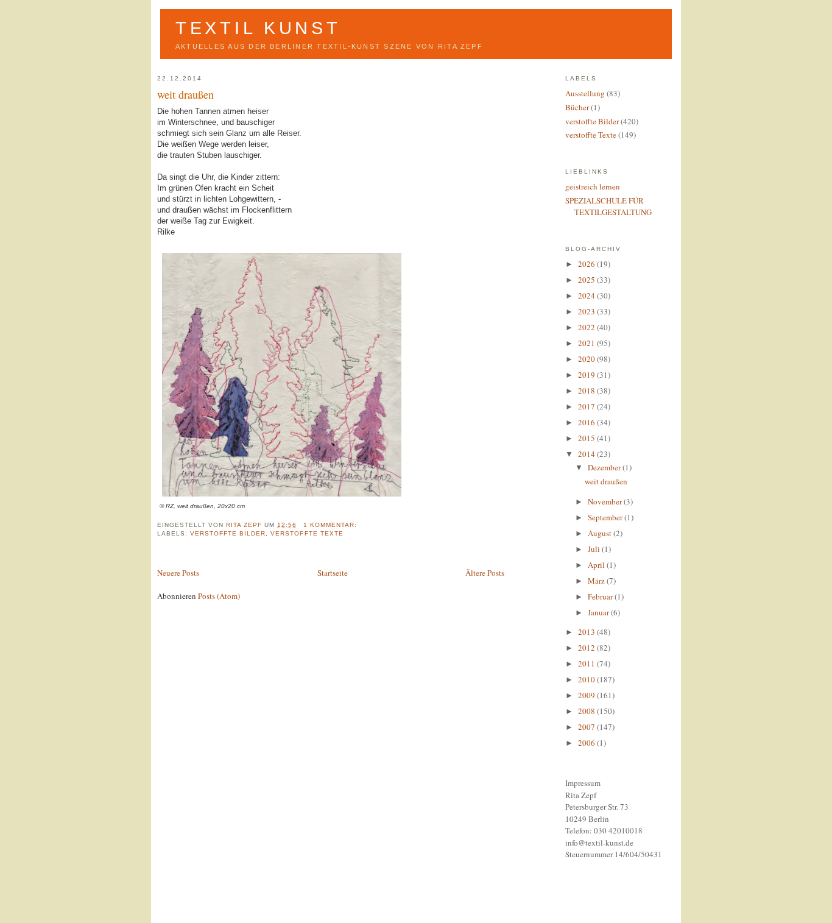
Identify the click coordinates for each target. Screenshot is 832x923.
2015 (587, 438)
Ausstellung (585, 93)
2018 (587, 390)
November (606, 501)
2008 (587, 711)
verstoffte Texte (306, 533)
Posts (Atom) (219, 595)
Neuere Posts (178, 572)
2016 (587, 422)
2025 (587, 279)
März (597, 580)
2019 (587, 374)
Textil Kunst (258, 28)
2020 (587, 358)
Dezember (605, 467)
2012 (587, 647)
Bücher (577, 107)
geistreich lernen (592, 186)
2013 (587, 631)
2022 (587, 327)
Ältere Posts (484, 572)
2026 (587, 263)
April (597, 564)
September (606, 517)
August (600, 533)
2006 (587, 742)
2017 (587, 406)
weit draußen (185, 94)
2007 (587, 726)
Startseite (332, 572)
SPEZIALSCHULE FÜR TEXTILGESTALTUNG (608, 206)
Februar (601, 596)
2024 (587, 295)
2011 (587, 663)
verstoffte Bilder (228, 533)
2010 (587, 679)
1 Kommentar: (331, 525)
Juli (595, 548)
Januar (599, 612)
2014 (587, 453)
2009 (587, 695)
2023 (587, 311)
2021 (587, 343)
